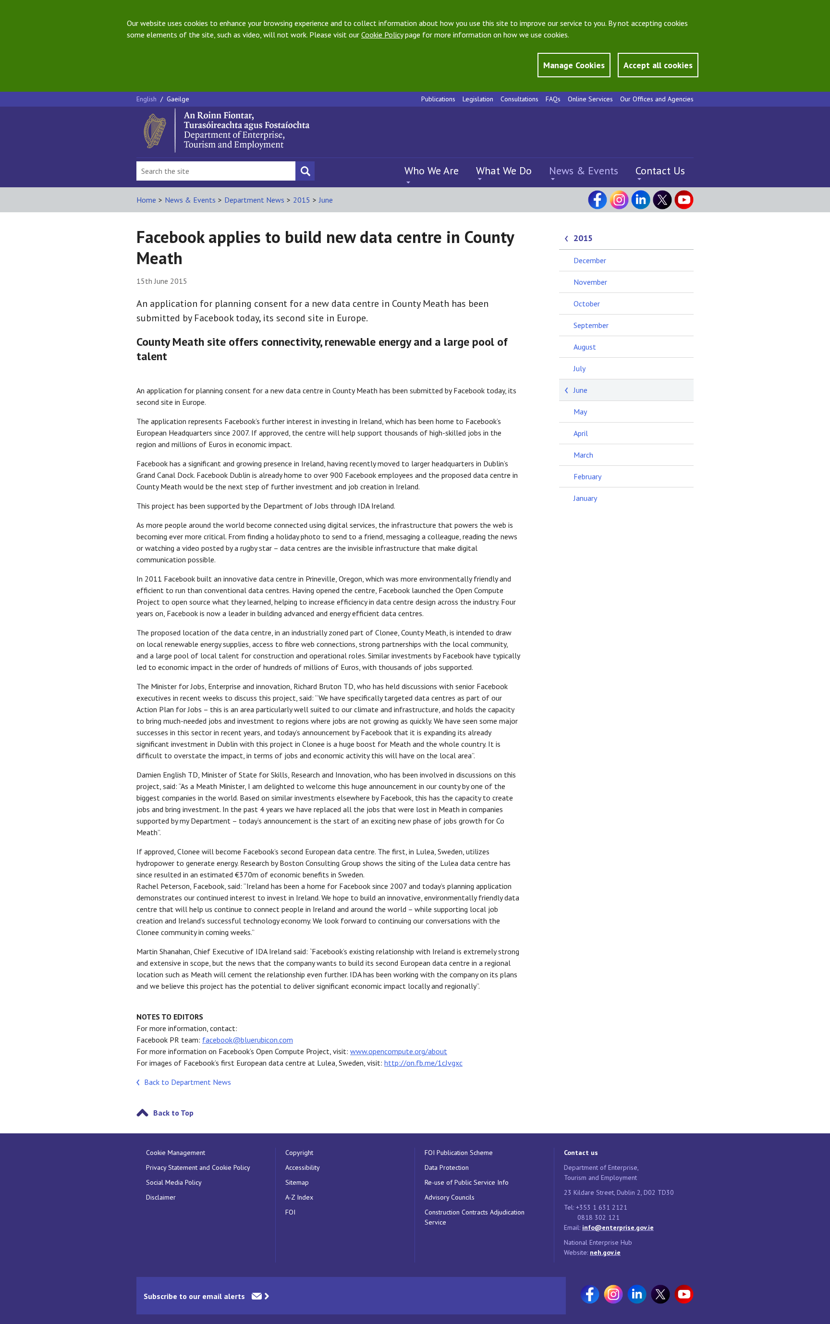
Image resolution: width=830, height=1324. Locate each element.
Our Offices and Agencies (657, 99)
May (580, 411)
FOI (290, 1212)
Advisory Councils (450, 1197)
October (587, 303)
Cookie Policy (382, 34)
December (590, 260)
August (585, 347)
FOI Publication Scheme (459, 1152)
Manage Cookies (574, 65)
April (581, 433)
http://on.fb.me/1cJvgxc (423, 1063)
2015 (301, 200)
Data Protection (447, 1167)
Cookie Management (175, 1152)
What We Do (504, 170)
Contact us (581, 1152)
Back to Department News (187, 1082)
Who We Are (431, 170)
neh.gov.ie (605, 1252)
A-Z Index (299, 1197)
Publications (438, 99)
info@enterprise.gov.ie (618, 1227)
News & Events (583, 170)
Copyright (299, 1152)
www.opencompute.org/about (398, 1051)
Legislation (478, 99)
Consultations (519, 99)
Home (146, 200)
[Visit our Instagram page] (619, 199)
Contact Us (660, 170)
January (585, 498)
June (326, 200)
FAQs (553, 99)
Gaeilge (178, 99)
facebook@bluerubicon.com (247, 1040)
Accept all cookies (658, 65)
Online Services (590, 99)
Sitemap (297, 1182)
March (583, 455)
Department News (254, 200)
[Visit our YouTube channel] (684, 199)
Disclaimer (161, 1197)
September (591, 325)
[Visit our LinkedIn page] (640, 199)
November (590, 282)
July (580, 368)
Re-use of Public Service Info (467, 1182)
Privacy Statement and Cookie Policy (198, 1167)
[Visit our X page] (662, 199)
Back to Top (173, 1113)
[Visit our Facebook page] (597, 199)
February (587, 476)
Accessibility (302, 1167)
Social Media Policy (174, 1182)
